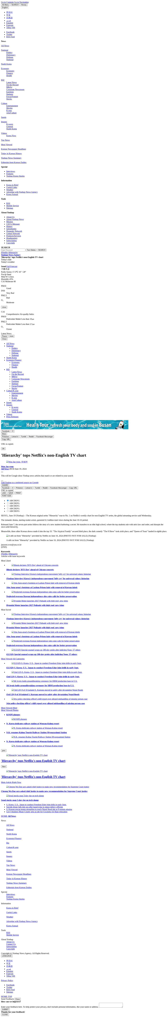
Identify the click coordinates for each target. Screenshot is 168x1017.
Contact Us (11, 944)
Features (9, 174)
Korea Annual (12, 194)
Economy (5, 68)
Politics (9, 52)
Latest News (11, 82)
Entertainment (12, 106)
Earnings (10, 92)
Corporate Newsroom (15, 89)
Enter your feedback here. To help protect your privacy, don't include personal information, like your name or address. (49, 1007)
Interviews (10, 171)
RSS (8, 203)
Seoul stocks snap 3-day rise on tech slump (20, 800)
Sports (3, 117)
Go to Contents (7, 2)
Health (9, 75)
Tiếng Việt (10, 976)
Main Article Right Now (11, 782)
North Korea (6, 64)
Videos (4, 133)
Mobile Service (12, 206)
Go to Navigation (21, 2)
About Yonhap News (15, 219)
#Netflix (4, 252)
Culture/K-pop (12, 391)
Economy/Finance (13, 360)
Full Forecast (11, 266)
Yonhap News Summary (11, 158)
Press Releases (12, 417)
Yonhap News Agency (10, 255)
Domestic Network (14, 231)
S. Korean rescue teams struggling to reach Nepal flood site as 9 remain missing (39, 809)
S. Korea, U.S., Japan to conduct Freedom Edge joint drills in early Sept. (36, 805)
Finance (9, 73)
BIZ (2, 80)
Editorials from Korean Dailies (13, 162)
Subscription (11, 240)
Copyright (10, 243)
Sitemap (9, 208)
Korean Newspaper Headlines (13, 149)
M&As (9, 87)
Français (9, 974)
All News (5, 46)
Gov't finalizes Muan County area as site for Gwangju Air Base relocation (36, 812)
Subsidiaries (11, 229)
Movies (9, 108)
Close (17, 999)
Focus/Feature (12, 96)
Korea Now (11, 136)
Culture (4, 103)
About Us (10, 217)
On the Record (12, 85)
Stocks (9, 99)
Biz (7, 843)
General (9, 126)
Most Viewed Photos (9, 710)
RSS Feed (10, 37)
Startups (9, 94)
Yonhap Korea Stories (15, 176)
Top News (5, 140)
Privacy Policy (7, 980)
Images (4, 122)
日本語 (9, 966)
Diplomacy (10, 55)
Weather (9, 190)
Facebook (10, 32)
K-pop (9, 110)
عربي (8, 969)
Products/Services (13, 236)
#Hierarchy (13, 252)
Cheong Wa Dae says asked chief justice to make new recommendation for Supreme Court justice (44, 791)
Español (9, 971)
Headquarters (11, 238)
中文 (8, 963)
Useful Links (11, 187)
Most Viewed (6, 144)
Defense (9, 57)
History (9, 226)
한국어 (9, 961)
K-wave (9, 124)
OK (3, 449)
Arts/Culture (11, 113)
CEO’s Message (13, 224)
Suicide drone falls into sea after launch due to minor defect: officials (34, 807)
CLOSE (5, 1015)
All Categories (19, 659)
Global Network (13, 233)
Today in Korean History (11, 153)
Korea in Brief (12, 185)
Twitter (9, 34)
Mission (9, 222)
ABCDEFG (14, 501)
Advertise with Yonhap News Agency (22, 192)
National (4, 50)
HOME (4, 816)
